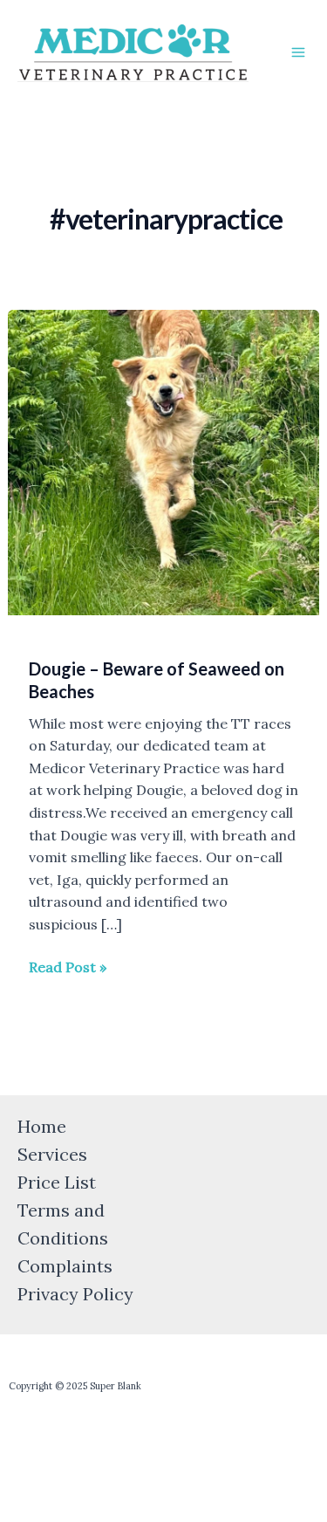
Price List (56, 1182)
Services (52, 1154)
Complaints (64, 1266)
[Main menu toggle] (298, 52)
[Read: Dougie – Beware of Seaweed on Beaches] (164, 461)
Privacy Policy (75, 1294)
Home (41, 1126)
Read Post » (67, 966)
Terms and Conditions (62, 1224)
